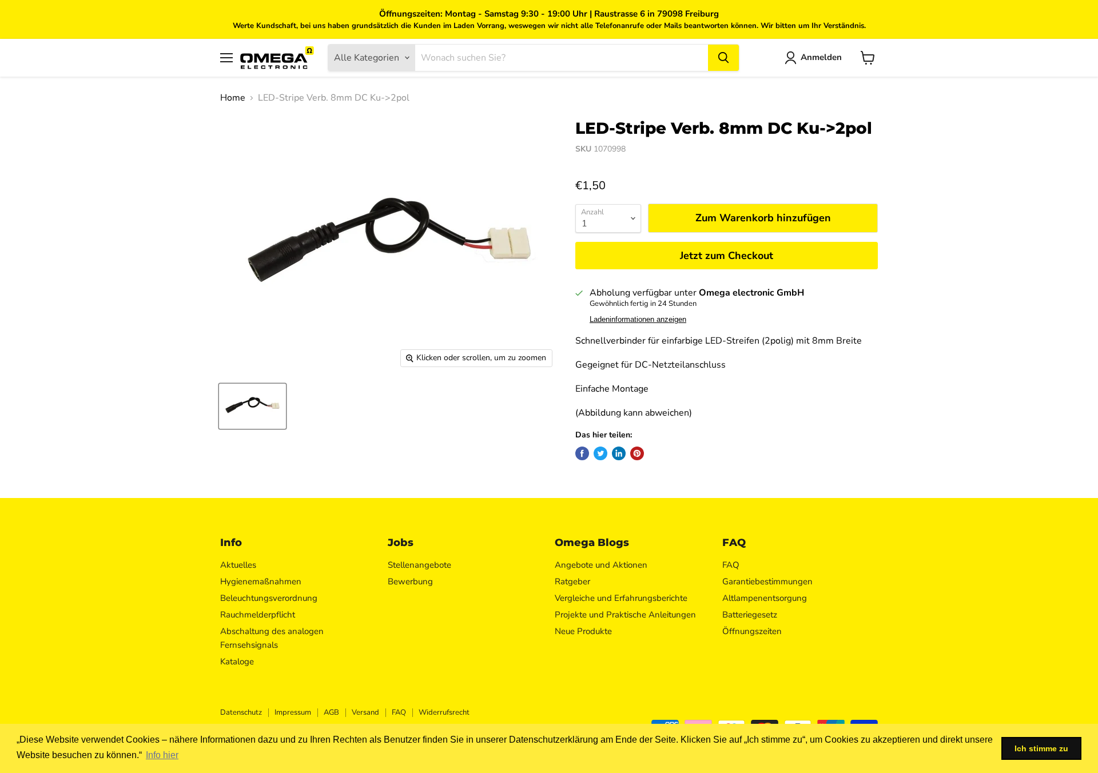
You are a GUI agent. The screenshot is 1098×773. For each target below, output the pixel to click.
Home (232, 98)
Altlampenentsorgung (764, 598)
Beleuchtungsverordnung (268, 598)
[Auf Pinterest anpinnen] (637, 453)
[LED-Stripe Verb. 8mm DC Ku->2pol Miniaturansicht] (252, 406)
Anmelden (821, 57)
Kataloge (237, 661)
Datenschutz (241, 712)
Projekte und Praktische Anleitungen (625, 614)
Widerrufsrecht (444, 712)
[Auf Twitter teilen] (600, 453)
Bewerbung (410, 581)
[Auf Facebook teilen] (582, 453)
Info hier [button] (162, 755)
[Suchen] (723, 58)
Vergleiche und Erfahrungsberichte (621, 598)
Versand (365, 712)
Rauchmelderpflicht (257, 614)
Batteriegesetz (749, 614)
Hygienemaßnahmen (260, 581)
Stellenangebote (419, 565)
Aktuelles (238, 565)
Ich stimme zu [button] (1041, 748)
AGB (331, 712)
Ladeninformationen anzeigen (638, 320)
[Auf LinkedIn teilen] (619, 453)
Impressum (292, 712)
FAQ (730, 565)
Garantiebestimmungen (767, 581)
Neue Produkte (583, 631)
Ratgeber (572, 581)
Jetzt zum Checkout (726, 255)
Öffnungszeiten (752, 631)
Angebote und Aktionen (601, 565)
